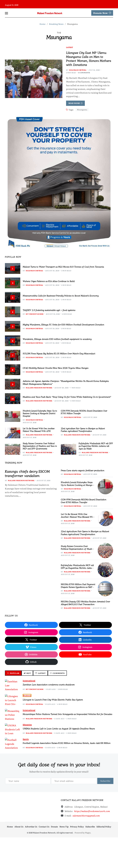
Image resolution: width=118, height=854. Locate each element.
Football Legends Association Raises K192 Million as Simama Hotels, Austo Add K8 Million (66, 742)
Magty (87, 832)
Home (10, 826)
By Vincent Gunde (35, 314)
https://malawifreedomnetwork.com (92, 811)
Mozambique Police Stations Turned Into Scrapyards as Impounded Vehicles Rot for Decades (67, 714)
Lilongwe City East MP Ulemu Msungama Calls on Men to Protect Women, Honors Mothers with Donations (88, 58)
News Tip (64, 826)
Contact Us (44, 826)
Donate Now (100, 12)
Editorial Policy (103, 826)
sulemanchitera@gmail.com (86, 815)
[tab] (13, 673)
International (29, 680)
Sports (26, 739)
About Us (18, 826)
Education (27, 724)
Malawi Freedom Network (39, 387)
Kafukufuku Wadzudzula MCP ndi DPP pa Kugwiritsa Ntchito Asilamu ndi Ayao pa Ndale (96, 446)
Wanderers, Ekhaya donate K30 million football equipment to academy (57, 338)
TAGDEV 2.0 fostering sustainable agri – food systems (49, 310)
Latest (69, 47)
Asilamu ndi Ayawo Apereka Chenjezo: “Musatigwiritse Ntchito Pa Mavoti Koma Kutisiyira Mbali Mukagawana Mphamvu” (66, 382)
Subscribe (90, 826)
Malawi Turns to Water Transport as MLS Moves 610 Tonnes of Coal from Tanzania (63, 266)
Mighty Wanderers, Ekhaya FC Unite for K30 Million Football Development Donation (63, 324)
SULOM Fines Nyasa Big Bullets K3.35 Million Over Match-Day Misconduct (59, 353)
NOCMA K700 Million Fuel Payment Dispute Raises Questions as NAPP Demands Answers (78, 587)
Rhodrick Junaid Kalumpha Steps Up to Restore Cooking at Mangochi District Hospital (40, 413)
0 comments (84, 72)
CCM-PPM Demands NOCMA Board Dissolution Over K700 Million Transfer (84, 412)
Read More (74, 103)
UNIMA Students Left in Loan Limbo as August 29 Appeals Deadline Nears (59, 728)
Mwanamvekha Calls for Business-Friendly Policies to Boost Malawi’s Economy (61, 295)
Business (27, 695)
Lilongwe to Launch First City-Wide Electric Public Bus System (53, 699)
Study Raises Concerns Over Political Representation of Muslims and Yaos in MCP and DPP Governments (40, 446)
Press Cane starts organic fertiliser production (82, 470)
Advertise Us (31, 826)
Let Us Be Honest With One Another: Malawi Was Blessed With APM (39, 429)
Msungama (82, 109)
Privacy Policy (77, 826)
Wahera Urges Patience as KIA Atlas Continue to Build (49, 281)
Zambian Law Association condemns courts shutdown (49, 684)
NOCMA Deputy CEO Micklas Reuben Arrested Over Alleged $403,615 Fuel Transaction (85, 603)
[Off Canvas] (6, 13)
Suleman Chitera (77, 70)
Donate (54, 826)
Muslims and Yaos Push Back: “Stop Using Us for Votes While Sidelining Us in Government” (67, 396)
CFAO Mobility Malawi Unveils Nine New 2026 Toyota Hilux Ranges (55, 367)
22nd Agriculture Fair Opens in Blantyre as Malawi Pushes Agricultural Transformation (83, 429)
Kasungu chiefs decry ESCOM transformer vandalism (27, 473)
